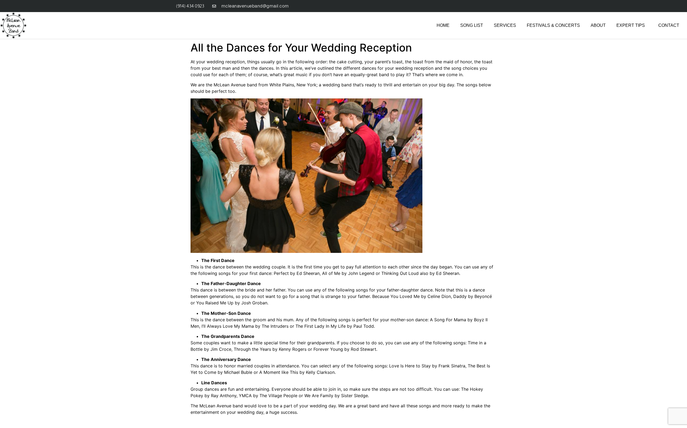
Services (505, 25)
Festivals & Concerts (553, 25)
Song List (471, 25)
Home (443, 25)
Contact (668, 25)
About (598, 25)
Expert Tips (630, 25)
